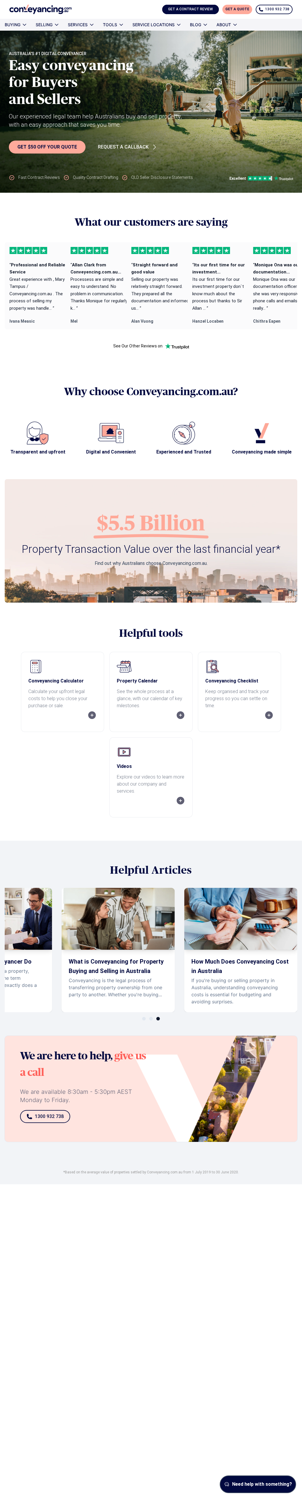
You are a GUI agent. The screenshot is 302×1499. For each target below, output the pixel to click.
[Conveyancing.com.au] (40, 9)
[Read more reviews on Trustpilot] (177, 346)
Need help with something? (262, 1484)
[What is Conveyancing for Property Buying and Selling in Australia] (118, 950)
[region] (151, 285)
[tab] (144, 1018)
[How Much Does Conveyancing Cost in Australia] (240, 950)
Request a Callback (123, 147)
